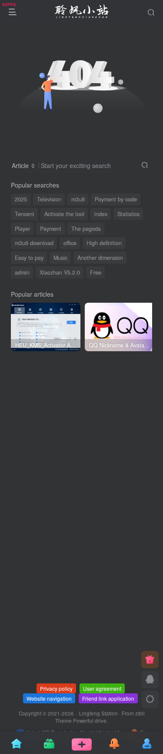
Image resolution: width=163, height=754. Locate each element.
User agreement (102, 688)
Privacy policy (56, 688)
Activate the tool (64, 214)
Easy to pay (29, 258)
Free (95, 272)
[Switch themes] (150, 699)
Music (60, 258)
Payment (50, 229)
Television (49, 199)
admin (22, 272)
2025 (21, 199)
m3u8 (78, 199)
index (100, 214)
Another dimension (100, 258)
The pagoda (86, 229)
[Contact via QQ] (150, 679)
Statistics (128, 214)
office (70, 243)
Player (22, 229)
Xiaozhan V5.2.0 (60, 272)
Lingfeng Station (98, 713)
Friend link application (108, 698)
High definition (104, 243)
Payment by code (116, 199)
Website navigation (49, 698)
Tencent (24, 214)
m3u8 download (34, 243)
